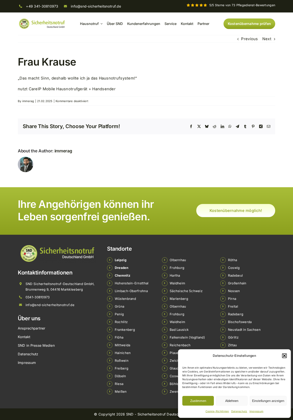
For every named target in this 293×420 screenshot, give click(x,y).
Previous (249, 39)
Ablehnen (231, 401)
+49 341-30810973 (42, 6)
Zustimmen (198, 401)
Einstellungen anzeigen (268, 401)
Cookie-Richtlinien (217, 411)
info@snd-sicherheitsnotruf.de (96, 6)
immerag (28, 101)
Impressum (256, 411)
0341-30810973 (38, 297)
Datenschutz (239, 411)
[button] (284, 356)
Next (266, 39)
